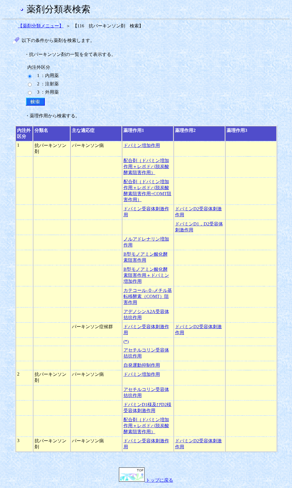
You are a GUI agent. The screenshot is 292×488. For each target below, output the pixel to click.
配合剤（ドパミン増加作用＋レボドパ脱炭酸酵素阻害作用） (146, 166)
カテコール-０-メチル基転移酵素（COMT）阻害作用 (147, 296)
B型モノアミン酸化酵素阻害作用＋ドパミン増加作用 (146, 275)
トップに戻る (159, 480)
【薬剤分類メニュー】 (41, 25)
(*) (126, 341)
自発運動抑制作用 (141, 365)
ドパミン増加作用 (141, 145)
